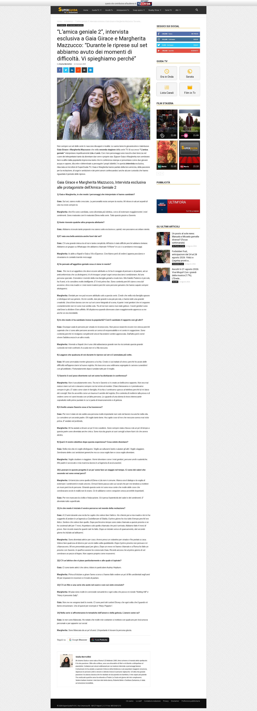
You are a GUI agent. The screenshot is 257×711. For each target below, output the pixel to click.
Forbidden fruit (178, 264)
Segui (195, 39)
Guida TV (95, 10)
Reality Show (154, 10)
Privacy (166, 701)
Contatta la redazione (152, 701)
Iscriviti (194, 51)
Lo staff (139, 701)
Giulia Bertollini (65, 64)
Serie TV (168, 10)
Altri (177, 10)
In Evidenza (68, 21)
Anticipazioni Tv (123, 10)
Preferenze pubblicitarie (191, 701)
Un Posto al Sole (178, 246)
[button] (197, 10)
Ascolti (175, 282)
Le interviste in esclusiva (75, 25)
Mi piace (194, 34)
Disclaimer (175, 701)
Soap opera (138, 10)
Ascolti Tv (109, 10)
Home (85, 10)
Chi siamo (129, 701)
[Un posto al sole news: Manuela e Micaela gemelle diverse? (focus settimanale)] (163, 238)
